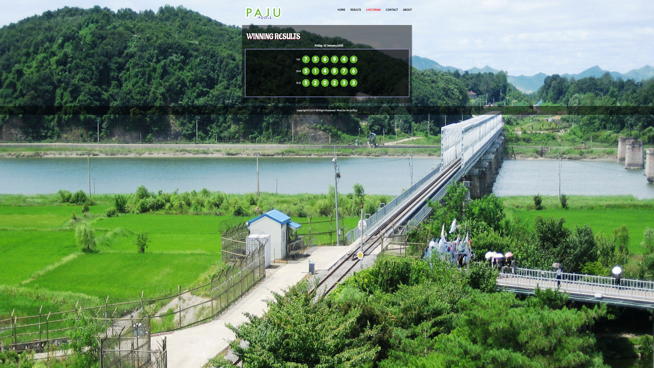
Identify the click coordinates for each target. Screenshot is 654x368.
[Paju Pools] (271, 13)
